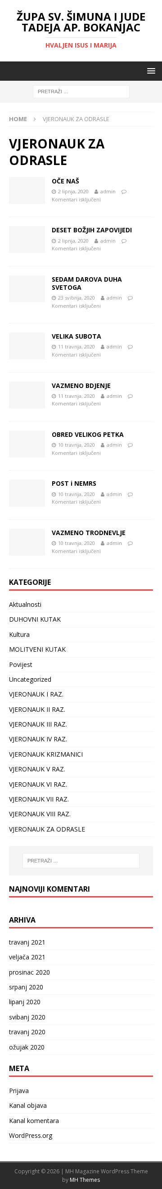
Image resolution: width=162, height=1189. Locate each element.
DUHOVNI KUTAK (35, 619)
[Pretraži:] (81, 91)
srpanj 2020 (26, 987)
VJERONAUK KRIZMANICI (46, 754)
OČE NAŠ (65, 181)
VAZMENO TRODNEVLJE (89, 532)
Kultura (19, 634)
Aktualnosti (25, 604)
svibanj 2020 (27, 1017)
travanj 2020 (27, 1032)
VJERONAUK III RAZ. (38, 724)
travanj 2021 (27, 942)
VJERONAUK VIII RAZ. (40, 814)
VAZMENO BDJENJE (81, 385)
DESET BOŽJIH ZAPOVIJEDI (92, 230)
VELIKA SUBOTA (76, 336)
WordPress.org (30, 1135)
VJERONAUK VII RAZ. (39, 799)
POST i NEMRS (74, 483)
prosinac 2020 (29, 972)
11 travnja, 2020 (76, 346)
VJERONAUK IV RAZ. (38, 739)
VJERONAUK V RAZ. (37, 769)
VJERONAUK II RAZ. (37, 709)
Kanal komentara (34, 1120)
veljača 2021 (27, 957)
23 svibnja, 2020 (76, 297)
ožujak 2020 (27, 1047)
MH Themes (85, 1180)
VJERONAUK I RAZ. (36, 694)
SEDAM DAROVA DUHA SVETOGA (87, 283)
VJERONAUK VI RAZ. (38, 784)
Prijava (19, 1090)
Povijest (20, 664)
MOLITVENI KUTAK (37, 649)
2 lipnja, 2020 (73, 191)
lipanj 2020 (24, 1001)
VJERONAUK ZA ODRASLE (47, 829)
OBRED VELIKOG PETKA (88, 434)
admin (108, 191)
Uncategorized (30, 679)
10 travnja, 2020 (76, 444)
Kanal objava (28, 1105)
